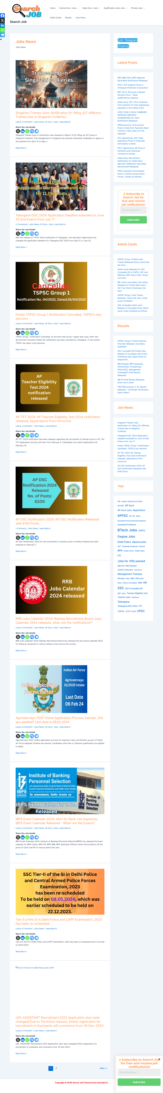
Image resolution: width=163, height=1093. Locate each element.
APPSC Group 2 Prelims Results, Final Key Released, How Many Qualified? (132, 344)
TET (140, 606)
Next (103, 1068)
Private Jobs (136, 8)
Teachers (135, 597)
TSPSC (121, 611)
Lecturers (138, 570)
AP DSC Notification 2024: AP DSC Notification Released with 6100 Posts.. (132, 469)
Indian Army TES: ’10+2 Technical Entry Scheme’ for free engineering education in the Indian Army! (133, 105)
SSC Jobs (122, 593)
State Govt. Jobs (90, 8)
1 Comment (21, 528)
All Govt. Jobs (51, 122)
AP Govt (129, 505)
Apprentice (139, 510)
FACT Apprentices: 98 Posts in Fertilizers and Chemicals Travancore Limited (131, 151)
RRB (140, 583)
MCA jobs (140, 578)
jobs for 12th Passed (127, 566)
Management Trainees (130, 574)
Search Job (18, 22)
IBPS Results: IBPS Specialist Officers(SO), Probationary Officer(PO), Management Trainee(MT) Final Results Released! (130, 370)
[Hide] (1, 39)
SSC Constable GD (133, 588)
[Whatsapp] (27, 131)
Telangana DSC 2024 (127, 606)
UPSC (141, 611)
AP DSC (121, 506)
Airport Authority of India (131, 501)
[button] (77, 8)
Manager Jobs (123, 578)
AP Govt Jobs (125, 510)
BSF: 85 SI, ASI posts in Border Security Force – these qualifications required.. (131, 95)
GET (119, 546)
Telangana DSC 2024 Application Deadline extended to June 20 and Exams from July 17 (133, 438)
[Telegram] (36, 131)
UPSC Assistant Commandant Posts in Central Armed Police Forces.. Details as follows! (131, 174)
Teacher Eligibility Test (137, 593)
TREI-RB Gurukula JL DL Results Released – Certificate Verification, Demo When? (133, 390)
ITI (119, 555)
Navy (120, 583)
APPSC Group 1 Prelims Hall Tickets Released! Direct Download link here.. (133, 262)
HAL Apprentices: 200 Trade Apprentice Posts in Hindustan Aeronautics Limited (131, 141)
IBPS (120, 550)
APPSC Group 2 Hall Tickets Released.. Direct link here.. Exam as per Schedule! (132, 298)
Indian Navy (140, 551)
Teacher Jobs (124, 597)
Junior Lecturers (125, 569)
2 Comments (21, 224)
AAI (119, 501)
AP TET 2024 (134, 516)
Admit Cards (55, 17)
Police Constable (130, 583)
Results (68, 17)
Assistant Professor (127, 524)
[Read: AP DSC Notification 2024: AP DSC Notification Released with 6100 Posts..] (60, 490)
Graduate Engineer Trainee (133, 546)
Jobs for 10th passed (131, 561)
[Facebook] (32, 131)
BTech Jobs (127, 530)
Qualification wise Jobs (114, 8)
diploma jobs (139, 542)
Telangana (124, 601)
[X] (18, 131)
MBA (132, 578)
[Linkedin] (23, 131)
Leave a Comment (24, 122)
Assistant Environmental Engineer (132, 521)
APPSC (123, 515)
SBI (145, 582)
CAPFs (141, 530)
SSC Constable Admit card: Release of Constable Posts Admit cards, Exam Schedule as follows (133, 308)
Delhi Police (124, 541)
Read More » (21, 147)
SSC (121, 588)
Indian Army (129, 551)
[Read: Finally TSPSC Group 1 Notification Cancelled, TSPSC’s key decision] (60, 286)
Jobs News (80, 17)
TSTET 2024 (130, 611)
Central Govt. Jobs (67, 8)
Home (52, 8)
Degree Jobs (126, 536)
